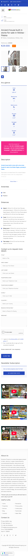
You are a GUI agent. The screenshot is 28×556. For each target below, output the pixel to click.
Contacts (4, 513)
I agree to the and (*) (13, 340)
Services (4, 508)
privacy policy (14, 339)
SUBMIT (5, 356)
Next (22, 60)
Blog (3, 511)
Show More (13, 181)
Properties (5, 506)
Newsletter (18, 503)
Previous (5, 60)
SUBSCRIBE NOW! (15, 373)
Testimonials (18, 511)
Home (4, 503)
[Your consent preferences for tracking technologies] (2, 553)
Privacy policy (18, 506)
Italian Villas (18, 513)
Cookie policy (18, 508)
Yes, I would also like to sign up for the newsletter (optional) (13, 344)
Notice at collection (4, 554)
